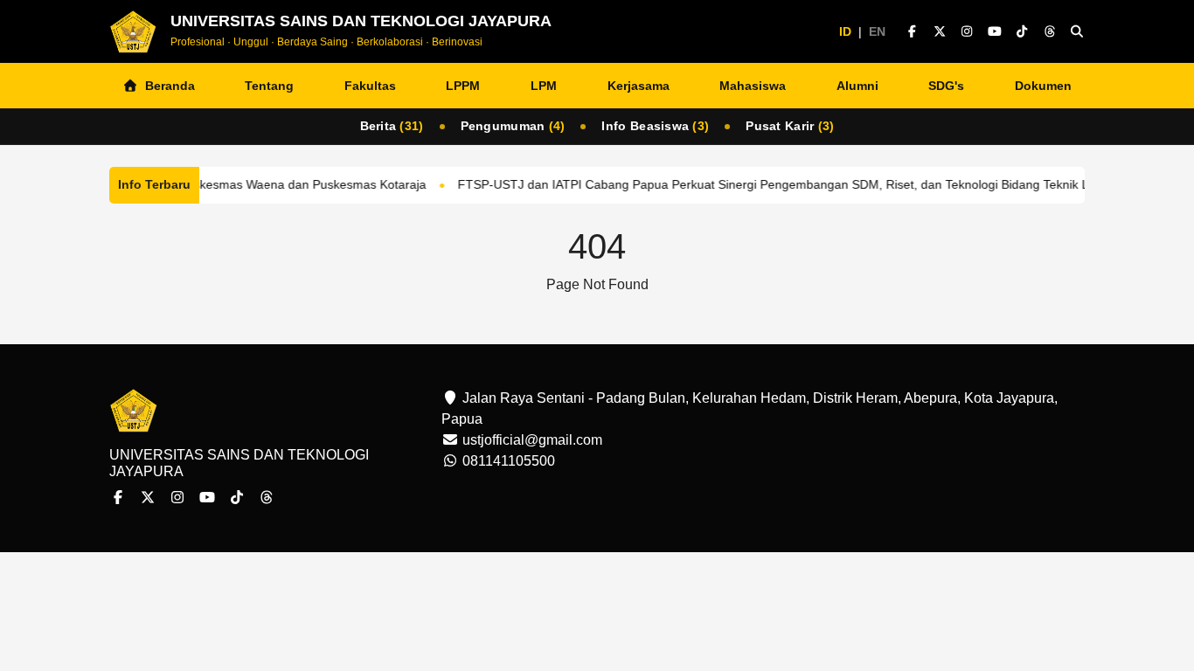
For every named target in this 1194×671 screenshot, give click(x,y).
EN (877, 31)
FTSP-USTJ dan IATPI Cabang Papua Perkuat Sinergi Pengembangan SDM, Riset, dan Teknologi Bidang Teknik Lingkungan (792, 184)
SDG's (946, 86)
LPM (544, 86)
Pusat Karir (790, 126)
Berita (392, 126)
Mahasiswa (752, 86)
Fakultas (370, 86)
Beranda (166, 86)
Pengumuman (513, 126)
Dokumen (1043, 86)
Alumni (857, 86)
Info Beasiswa (655, 126)
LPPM (463, 86)
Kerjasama (638, 86)
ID (845, 31)
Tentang (269, 86)
